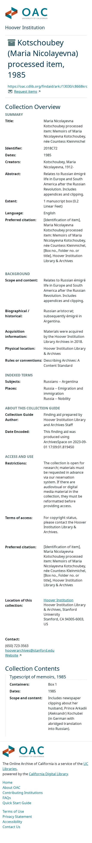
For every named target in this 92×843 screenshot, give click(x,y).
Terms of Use (13, 811)
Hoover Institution (58, 600)
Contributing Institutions (23, 792)
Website (11, 655)
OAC (26, 13)
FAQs (7, 797)
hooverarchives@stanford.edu (29, 650)
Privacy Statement (17, 816)
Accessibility (12, 821)
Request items (25, 91)
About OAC (11, 787)
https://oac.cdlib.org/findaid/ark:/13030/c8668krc (48, 86)
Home (7, 782)
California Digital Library (48, 774)
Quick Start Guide (17, 803)
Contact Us (11, 826)
